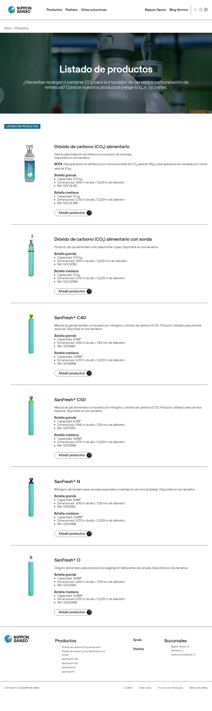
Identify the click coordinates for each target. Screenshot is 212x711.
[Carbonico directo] (19, 10)
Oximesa (175, 650)
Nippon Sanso (155, 10)
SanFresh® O (68, 671)
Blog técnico (178, 10)
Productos (54, 10)
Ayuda (137, 640)
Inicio (7, 28)
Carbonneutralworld (181, 654)
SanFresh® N (68, 667)
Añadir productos (72, 213)
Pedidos (71, 10)
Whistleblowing (199, 688)
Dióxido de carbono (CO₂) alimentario (81, 647)
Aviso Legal (145, 688)
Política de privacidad (170, 688)
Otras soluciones (94, 10)
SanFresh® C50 (70, 663)
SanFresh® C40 (70, 659)
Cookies (128, 688)
